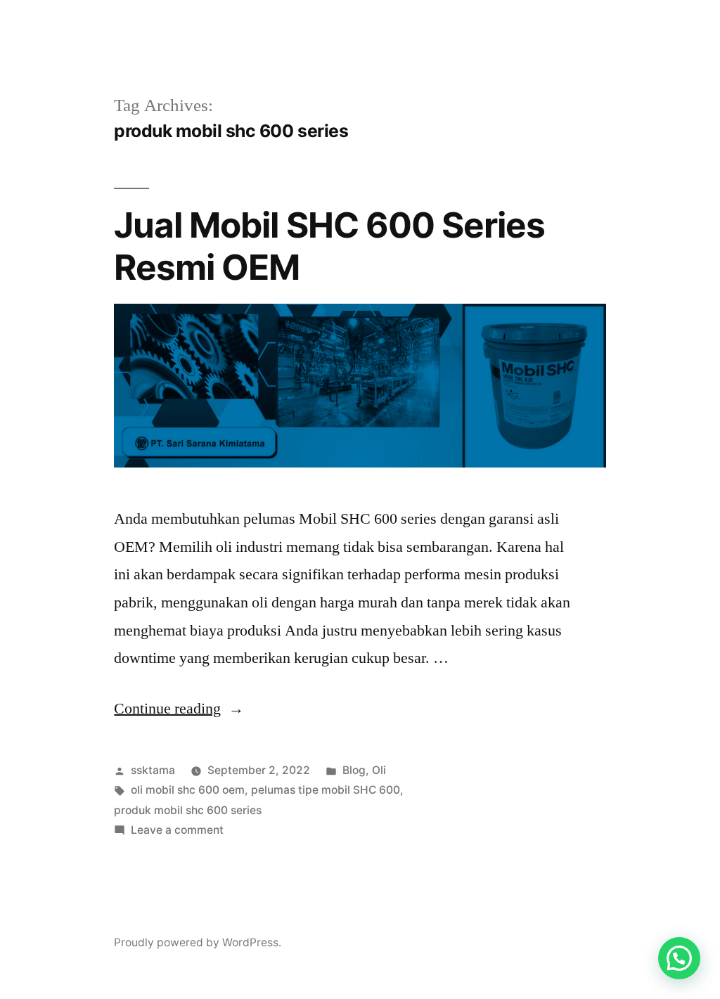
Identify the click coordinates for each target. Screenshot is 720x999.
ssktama (153, 770)
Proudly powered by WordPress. (197, 942)
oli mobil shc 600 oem (188, 790)
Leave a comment (177, 830)
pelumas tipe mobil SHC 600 (325, 790)
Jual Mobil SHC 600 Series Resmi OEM (329, 246)
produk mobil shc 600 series (188, 810)
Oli (379, 770)
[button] (679, 958)
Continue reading (179, 708)
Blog (354, 770)
